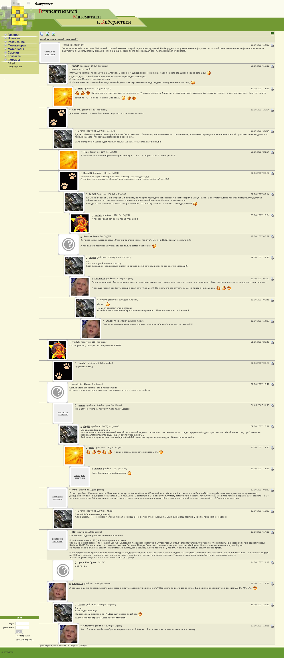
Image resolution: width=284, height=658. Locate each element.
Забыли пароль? (25, 639)
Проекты (43, 645)
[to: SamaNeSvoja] (122, 257)
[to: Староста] (131, 299)
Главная (13, 34)
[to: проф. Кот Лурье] (111, 405)
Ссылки (13, 52)
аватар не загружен (49, 52)
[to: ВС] (101, 562)
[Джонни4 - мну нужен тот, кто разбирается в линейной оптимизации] (53, 35)
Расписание (16, 42)
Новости (14, 38)
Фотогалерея (17, 45)
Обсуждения (15, 66)
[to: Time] (122, 468)
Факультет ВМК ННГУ (58, 645)
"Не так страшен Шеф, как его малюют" (104, 617)
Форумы (14, 59)
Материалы (16, 49)
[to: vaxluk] (107, 363)
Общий (11, 63)
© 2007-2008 (7, 652)
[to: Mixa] (107, 511)
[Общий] (41, 35)
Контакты (14, 56)
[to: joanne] (103, 66)
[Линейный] (272, 35)
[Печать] (272, 46)
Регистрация (23, 635)
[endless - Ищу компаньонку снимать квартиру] (47, 35)
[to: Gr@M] (106, 88)
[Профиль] (57, 82)
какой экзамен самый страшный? (59, 39)
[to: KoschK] (109, 131)
